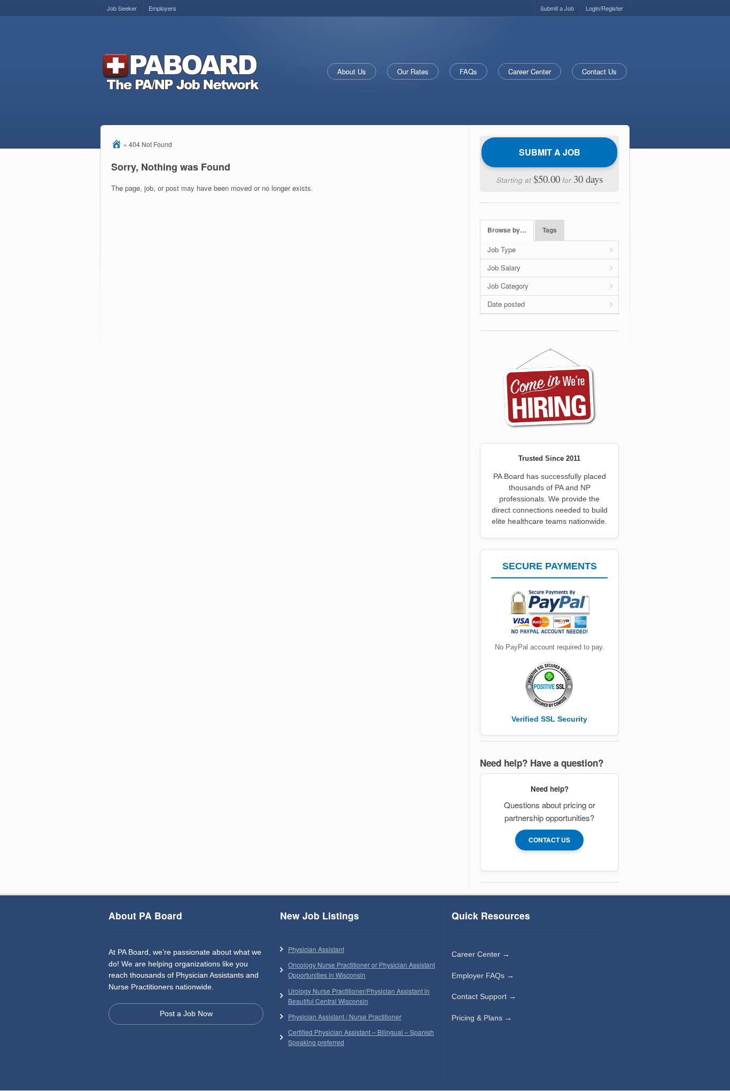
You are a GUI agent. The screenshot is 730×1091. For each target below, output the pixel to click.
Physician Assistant (316, 949)
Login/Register (604, 8)
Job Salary (504, 267)
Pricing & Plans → (482, 1017)
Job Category (508, 286)
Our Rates (413, 71)
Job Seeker (122, 8)
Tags (549, 230)
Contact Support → (484, 996)
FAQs (468, 71)
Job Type (501, 249)
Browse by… (506, 230)
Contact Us (599, 71)
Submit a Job (557, 8)
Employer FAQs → (483, 975)
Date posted (506, 304)
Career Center (529, 71)
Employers (162, 8)
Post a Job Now (186, 1013)
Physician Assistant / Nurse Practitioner (344, 1016)
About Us (351, 71)
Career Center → (481, 954)
